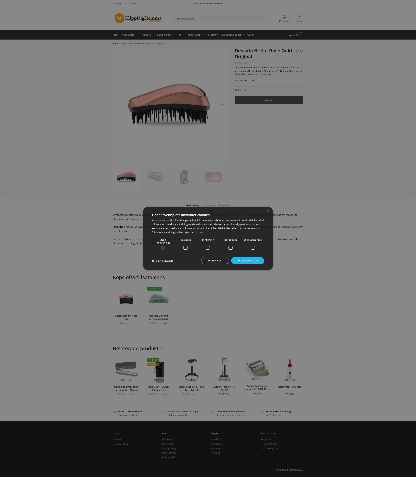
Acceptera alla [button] (247, 260)
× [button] (267, 211)
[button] (162, 261)
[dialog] (208, 238)
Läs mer (199, 232)
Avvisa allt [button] (215, 260)
